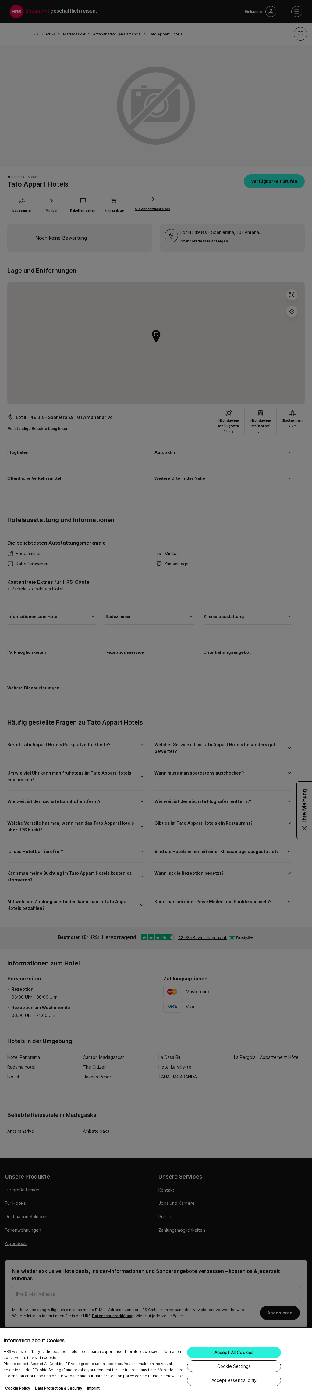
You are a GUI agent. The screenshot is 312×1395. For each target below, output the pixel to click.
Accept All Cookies (234, 1352)
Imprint (93, 1388)
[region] (156, 1361)
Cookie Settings (234, 1366)
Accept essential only (234, 1380)
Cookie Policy (17, 1388)
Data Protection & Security (58, 1388)
